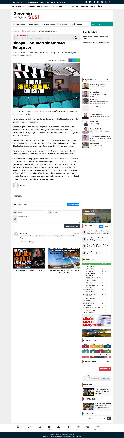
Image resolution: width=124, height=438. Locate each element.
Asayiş (39, 6)
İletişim (78, 430)
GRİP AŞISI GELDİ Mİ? (96, 146)
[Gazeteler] (102, 1)
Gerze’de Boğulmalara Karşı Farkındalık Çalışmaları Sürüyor (103, 406)
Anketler (69, 430)
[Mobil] (82, 1)
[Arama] (86, 1)
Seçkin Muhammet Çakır (100, 136)
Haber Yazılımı (76, 436)
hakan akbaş (95, 107)
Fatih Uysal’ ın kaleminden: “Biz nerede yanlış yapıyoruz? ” (99, 103)
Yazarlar (59, 430)
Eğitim (54, 6)
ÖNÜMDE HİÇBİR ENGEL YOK (98, 87)
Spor (67, 6)
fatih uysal (94, 99)
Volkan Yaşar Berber (98, 85)
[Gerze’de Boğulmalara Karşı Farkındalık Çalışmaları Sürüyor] (88, 406)
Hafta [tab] (106, 226)
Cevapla (24, 242)
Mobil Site (18, 430)
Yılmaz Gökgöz (96, 114)
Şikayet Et (32, 242)
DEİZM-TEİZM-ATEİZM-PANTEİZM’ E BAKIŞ (100, 132)
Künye (88, 430)
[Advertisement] (96, 179)
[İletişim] (90, 1)
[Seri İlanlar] (98, 1)
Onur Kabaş (94, 144)
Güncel (32, 6)
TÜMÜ (108, 80)
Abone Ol (49, 60)
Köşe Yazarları (21, 6)
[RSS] (109, 1)
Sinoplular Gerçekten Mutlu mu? (99, 116)
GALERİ (92, 6)
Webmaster (98, 430)
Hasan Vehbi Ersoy (97, 129)
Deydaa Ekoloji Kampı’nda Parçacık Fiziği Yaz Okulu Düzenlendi (97, 246)
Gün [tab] (101, 226)
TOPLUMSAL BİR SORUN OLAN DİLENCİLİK (98, 95)
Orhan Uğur (94, 92)
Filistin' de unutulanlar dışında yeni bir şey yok (100, 139)
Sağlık (61, 6)
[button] (105, 6)
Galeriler (40, 430)
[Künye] (106, 1)
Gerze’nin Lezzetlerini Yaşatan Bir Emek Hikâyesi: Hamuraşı (96, 239)
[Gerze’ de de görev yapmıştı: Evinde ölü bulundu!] (88, 392)
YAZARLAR (84, 6)
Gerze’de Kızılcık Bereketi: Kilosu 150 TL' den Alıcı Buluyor (47, 2)
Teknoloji (74, 6)
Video (49, 430)
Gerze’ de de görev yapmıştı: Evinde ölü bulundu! (95, 253)
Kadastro (92, 109)
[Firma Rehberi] (94, 1)
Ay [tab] (110, 226)
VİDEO (99, 6)
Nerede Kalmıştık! (95, 124)
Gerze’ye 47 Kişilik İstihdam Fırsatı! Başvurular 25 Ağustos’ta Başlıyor (97, 232)
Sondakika (29, 430)
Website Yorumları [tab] (73, 204)
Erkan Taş (94, 121)
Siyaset (47, 6)
